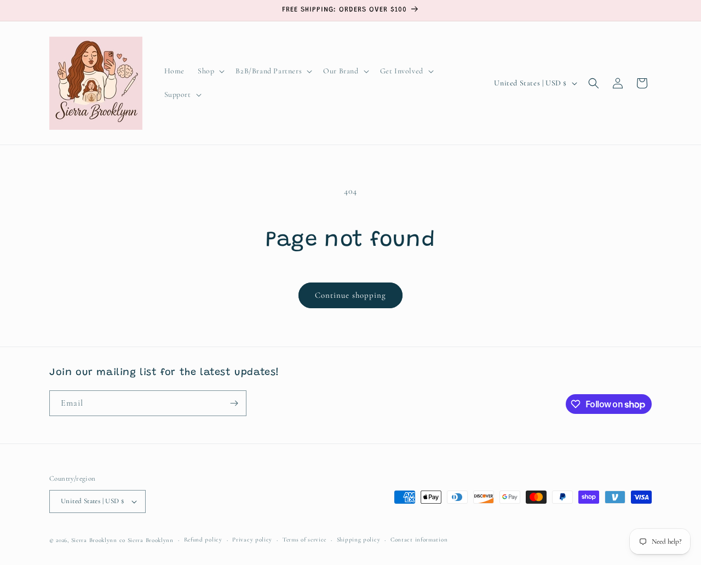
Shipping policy (359, 539)
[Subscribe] (234, 403)
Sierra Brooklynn (151, 540)
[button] (210, 71)
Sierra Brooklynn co (98, 540)
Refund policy (203, 539)
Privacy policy (252, 539)
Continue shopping (350, 295)
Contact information (418, 539)
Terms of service (304, 539)
